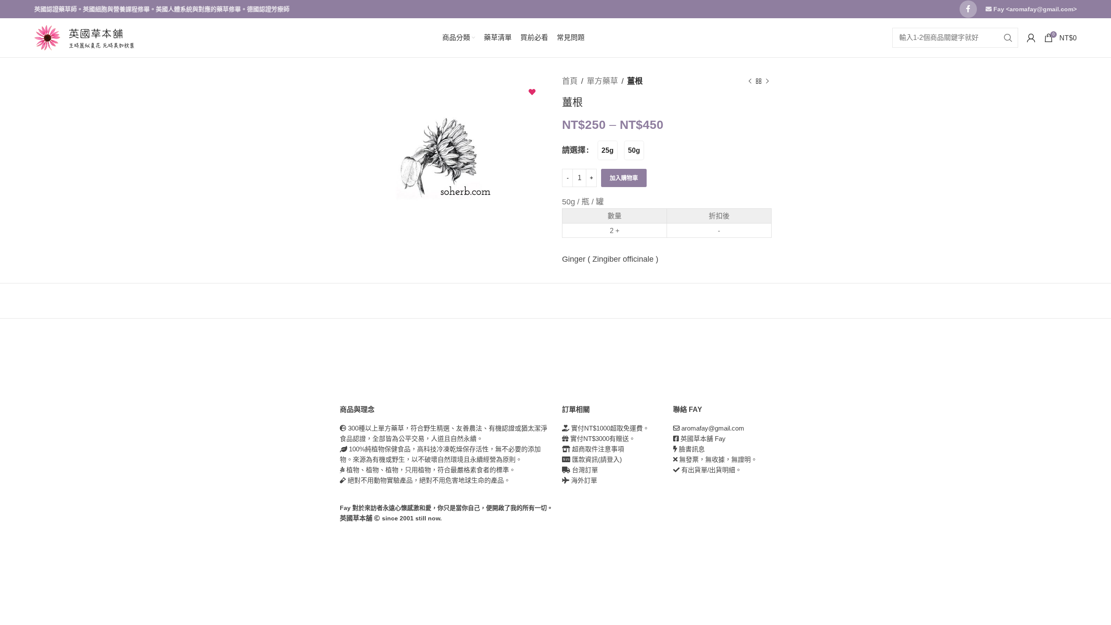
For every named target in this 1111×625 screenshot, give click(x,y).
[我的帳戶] (1031, 37)
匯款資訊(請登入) (596, 459)
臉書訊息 (692, 449)
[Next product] (767, 81)
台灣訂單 (584, 470)
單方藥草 (602, 81)
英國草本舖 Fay (703, 438)
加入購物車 (624, 177)
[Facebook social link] (968, 9)
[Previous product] (750, 81)
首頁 (570, 81)
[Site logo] (47, 37)
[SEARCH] (1008, 38)
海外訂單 (583, 480)
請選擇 (573, 150)
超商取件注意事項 (597, 449)
